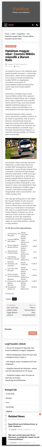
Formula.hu (9, 293)
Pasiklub (21, 9)
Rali (14, 299)
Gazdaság (10, 407)
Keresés (8, 329)
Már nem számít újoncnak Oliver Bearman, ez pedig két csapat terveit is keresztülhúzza (24, 437)
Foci (7, 403)
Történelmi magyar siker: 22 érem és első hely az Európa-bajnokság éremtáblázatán (19, 377)
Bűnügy (9, 398)
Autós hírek (11, 46)
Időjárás (9, 411)
